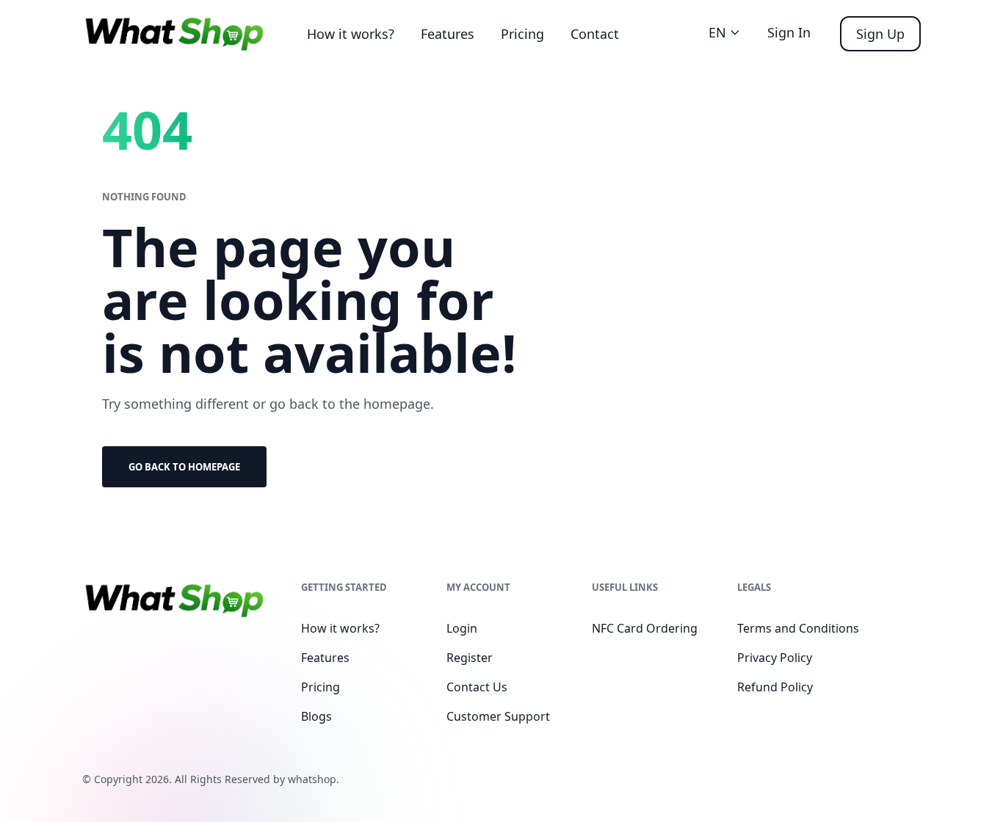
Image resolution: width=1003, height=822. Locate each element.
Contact (595, 34)
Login (461, 628)
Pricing (522, 34)
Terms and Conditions (798, 628)
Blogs (316, 716)
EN (717, 32)
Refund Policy (775, 687)
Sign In (789, 32)
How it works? (350, 34)
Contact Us (476, 687)
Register (469, 658)
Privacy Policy (774, 658)
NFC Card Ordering (645, 628)
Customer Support (498, 716)
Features (447, 34)
